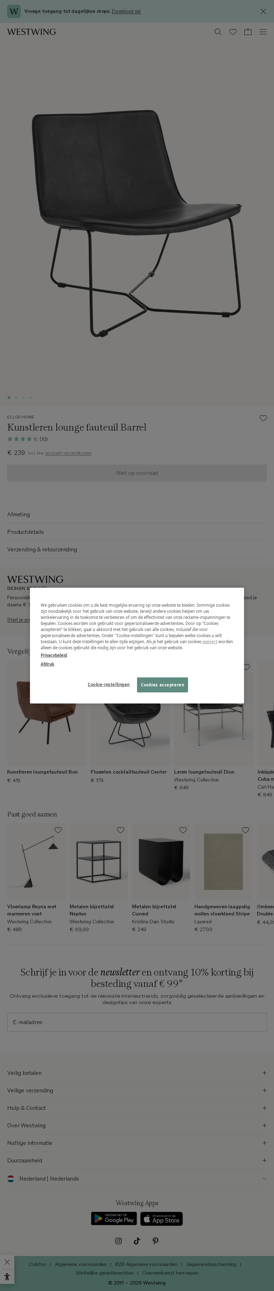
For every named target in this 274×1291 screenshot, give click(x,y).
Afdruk (47, 664)
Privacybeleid (54, 655)
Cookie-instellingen (109, 684)
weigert (210, 641)
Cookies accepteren (162, 684)
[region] (137, 645)
